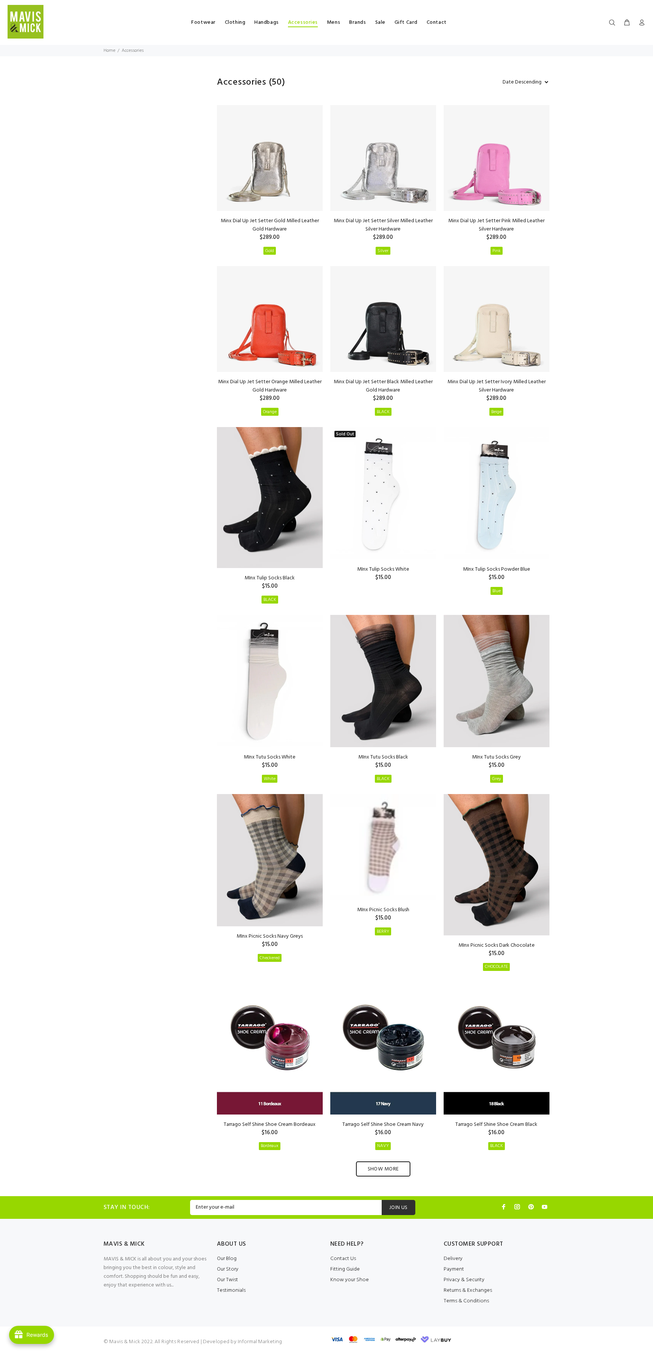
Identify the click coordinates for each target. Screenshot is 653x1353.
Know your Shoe (349, 1280)
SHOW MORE (383, 1169)
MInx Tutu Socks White (270, 757)
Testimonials (231, 1290)
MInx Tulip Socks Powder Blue (496, 569)
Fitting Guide (345, 1269)
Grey (496, 779)
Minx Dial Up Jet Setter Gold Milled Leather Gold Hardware (270, 225)
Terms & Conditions (466, 1301)
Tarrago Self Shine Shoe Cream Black (496, 1124)
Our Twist (227, 1280)
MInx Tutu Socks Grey (496, 757)
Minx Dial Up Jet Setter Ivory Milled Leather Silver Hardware (496, 386)
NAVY (383, 1146)
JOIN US (398, 1207)
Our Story (227, 1269)
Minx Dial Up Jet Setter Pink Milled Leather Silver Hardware (496, 225)
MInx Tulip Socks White (383, 569)
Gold (269, 251)
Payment (454, 1269)
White (269, 779)
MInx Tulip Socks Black (269, 578)
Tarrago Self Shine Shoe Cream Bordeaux (270, 1124)
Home (109, 50)
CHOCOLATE (496, 967)
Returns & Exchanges (468, 1290)
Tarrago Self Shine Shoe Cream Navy (383, 1124)
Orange (270, 412)
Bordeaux (270, 1146)
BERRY (383, 931)
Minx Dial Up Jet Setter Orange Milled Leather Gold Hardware (270, 386)
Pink (496, 251)
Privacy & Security (464, 1280)
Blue (496, 591)
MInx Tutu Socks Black (383, 757)
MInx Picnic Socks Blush (383, 910)
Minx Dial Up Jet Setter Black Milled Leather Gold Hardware (383, 386)
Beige (496, 412)
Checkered (270, 958)
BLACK (383, 412)
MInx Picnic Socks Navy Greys (270, 936)
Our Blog (227, 1258)
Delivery (453, 1258)
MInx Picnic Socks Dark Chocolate (496, 945)
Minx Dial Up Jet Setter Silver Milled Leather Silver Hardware (383, 225)
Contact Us (343, 1258)
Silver (383, 251)
